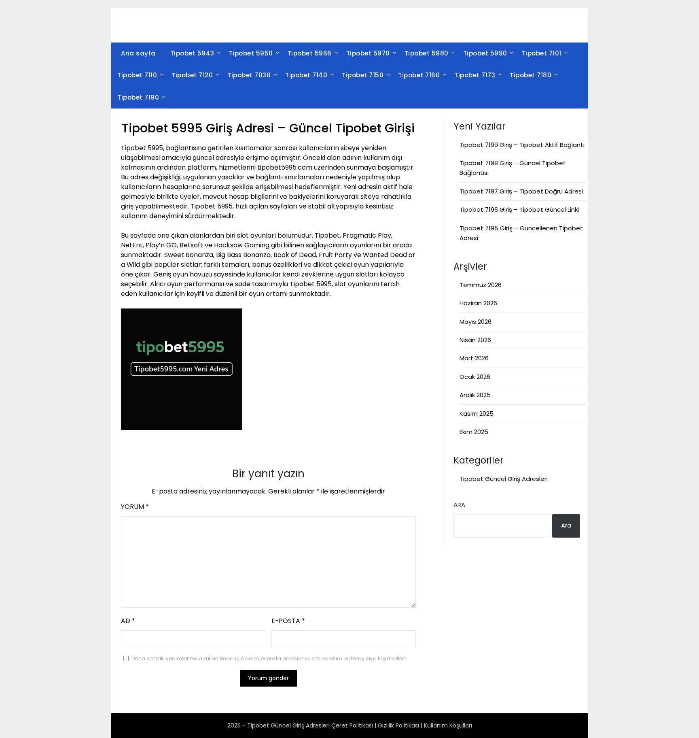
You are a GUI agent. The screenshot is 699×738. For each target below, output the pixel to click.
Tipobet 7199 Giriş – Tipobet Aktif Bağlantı (522, 144)
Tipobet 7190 (138, 97)
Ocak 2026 (475, 376)
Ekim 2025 (474, 431)
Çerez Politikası (352, 725)
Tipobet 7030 (249, 75)
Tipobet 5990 (485, 53)
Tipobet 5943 (192, 53)
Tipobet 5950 (251, 53)
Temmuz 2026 (481, 285)
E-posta (288, 620)
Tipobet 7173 (474, 75)
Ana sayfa (138, 53)
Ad (128, 620)
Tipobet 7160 (419, 75)
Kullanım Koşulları (448, 725)
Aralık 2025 (475, 395)
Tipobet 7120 (192, 75)
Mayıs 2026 (475, 321)
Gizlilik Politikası (398, 725)
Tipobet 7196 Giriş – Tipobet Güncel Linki (519, 209)
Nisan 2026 (475, 340)
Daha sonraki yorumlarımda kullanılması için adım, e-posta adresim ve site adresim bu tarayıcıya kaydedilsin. (269, 658)
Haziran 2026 (478, 303)
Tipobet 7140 (306, 75)
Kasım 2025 (477, 413)
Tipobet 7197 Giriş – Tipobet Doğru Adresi (521, 191)
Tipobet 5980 (427, 53)
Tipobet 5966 (310, 53)
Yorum (135, 506)
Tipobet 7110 (137, 75)
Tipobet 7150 (362, 75)
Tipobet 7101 (541, 53)
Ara (459, 504)
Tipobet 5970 (368, 53)
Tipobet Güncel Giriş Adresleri (504, 478)
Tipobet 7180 (530, 75)
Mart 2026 (474, 358)
